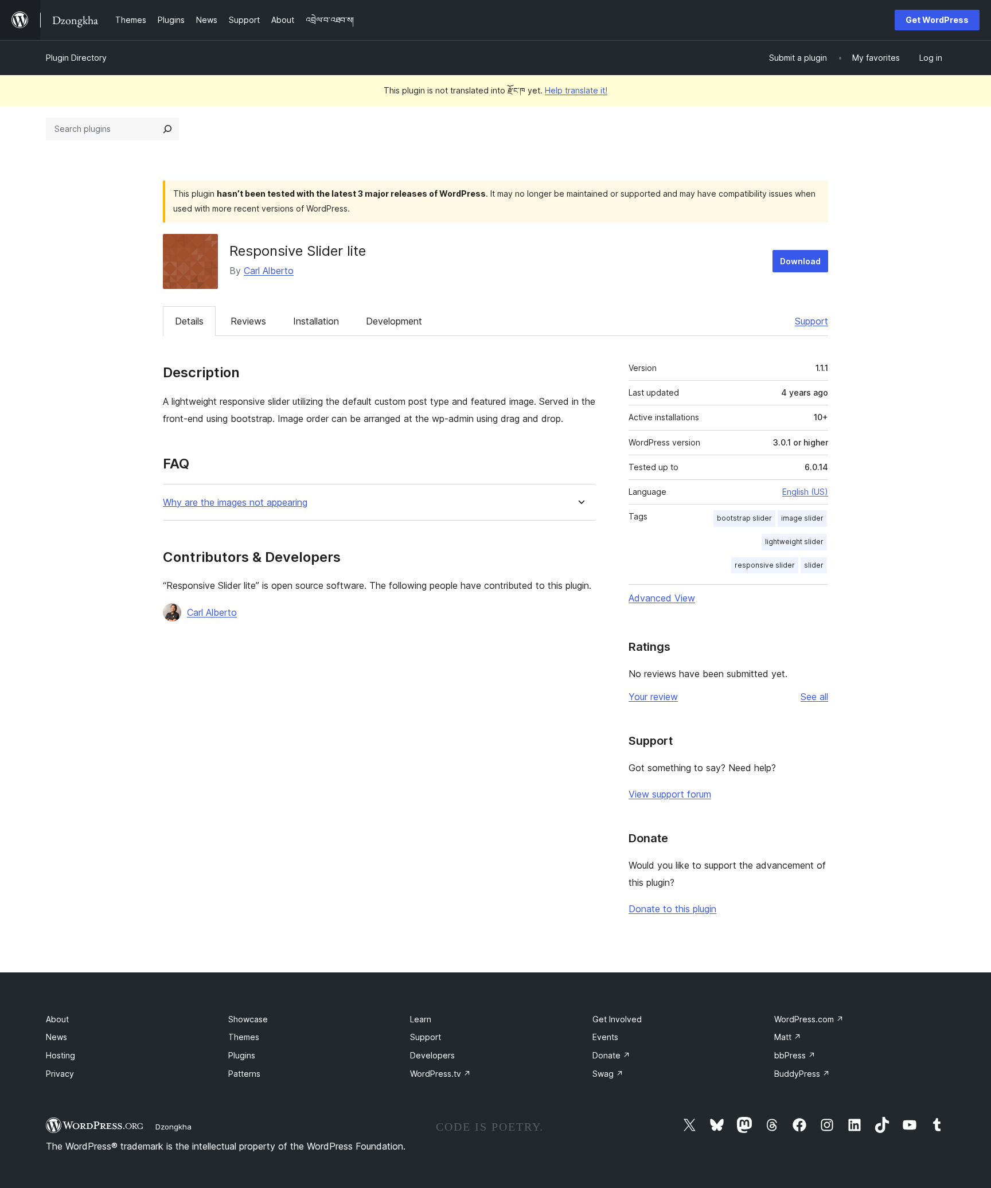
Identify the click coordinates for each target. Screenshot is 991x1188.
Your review (653, 696)
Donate (611, 1055)
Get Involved (617, 1019)
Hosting (60, 1055)
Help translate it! (576, 90)
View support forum (670, 794)
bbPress (795, 1055)
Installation (316, 321)
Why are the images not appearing (235, 502)
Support (811, 321)
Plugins (241, 1055)
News (56, 1037)
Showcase (248, 1019)
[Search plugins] (167, 129)
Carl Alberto (269, 270)
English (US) (805, 492)
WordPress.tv (440, 1073)
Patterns (244, 1073)
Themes (243, 1037)
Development (394, 321)
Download (800, 261)
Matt (787, 1037)
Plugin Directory (76, 57)
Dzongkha (173, 1126)
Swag (607, 1073)
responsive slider (765, 565)
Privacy (60, 1073)
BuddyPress (802, 1073)
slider (814, 565)
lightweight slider (794, 541)
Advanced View (662, 598)
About (57, 1019)
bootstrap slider (744, 518)
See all (814, 696)
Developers (432, 1055)
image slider (802, 518)
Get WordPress (937, 20)
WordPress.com (809, 1019)
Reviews (248, 321)
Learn (420, 1019)
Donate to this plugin (672, 909)
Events (605, 1037)
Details (189, 321)
